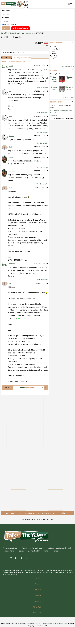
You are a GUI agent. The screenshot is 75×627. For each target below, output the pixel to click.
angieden (56, 110)
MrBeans (52, 113)
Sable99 (54, 89)
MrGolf (10, 91)
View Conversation (42, 87)
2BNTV (10, 147)
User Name (6, 10)
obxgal (60, 113)
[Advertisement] (19, 408)
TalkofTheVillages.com (32, 572)
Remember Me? (9, 24)
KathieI (61, 82)
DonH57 (11, 66)
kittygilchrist (12, 157)
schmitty (69, 89)
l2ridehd (69, 79)
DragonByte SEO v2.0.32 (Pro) (36, 624)
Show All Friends (68, 98)
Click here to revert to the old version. (56, 513)
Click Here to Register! (20, 28)
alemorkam (11, 136)
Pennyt (10, 116)
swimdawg (65, 113)
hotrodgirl (61, 91)
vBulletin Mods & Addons (55, 624)
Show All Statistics (68, 66)
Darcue (61, 110)
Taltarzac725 (53, 115)
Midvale (70, 110)
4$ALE (52, 110)
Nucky (56, 113)
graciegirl (65, 110)
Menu (72, 4)
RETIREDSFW (12, 264)
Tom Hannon (54, 81)
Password (5, 17)
